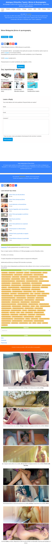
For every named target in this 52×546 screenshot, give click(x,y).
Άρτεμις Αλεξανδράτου (7, 274)
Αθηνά (23, 278)
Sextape (27, 272)
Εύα (34, 291)
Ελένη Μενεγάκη (16, 289)
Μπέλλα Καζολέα (16, 306)
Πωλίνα (24, 310)
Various (30, 9)
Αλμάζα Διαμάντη (21, 280)
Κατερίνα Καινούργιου (7, 295)
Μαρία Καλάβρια (40, 299)
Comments (3, 340)
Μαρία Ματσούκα (25, 301)
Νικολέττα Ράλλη (29, 308)
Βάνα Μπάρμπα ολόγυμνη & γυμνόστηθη (7, 80)
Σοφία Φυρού (31, 314)
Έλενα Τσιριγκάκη (6, 276)
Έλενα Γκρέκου (18, 274)
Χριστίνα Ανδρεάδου (44, 318)
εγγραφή (7, 52)
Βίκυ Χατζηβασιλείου (36, 283)
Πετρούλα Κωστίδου (16, 310)
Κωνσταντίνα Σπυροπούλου (8, 297)
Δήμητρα (4, 287)
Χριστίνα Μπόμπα (6, 320)
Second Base (20, 272)
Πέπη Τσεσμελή (5, 310)
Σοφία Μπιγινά (5, 314)
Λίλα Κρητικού (31, 297)
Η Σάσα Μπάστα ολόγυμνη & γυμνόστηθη (19, 238)
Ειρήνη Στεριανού (6, 289)
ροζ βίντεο (4, 325)
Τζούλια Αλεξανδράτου (7, 318)
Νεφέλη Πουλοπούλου (18, 308)
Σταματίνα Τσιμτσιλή (28, 316)
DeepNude (4, 272)
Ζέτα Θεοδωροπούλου (23, 293)
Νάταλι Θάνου (26, 306)
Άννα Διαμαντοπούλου (36, 272)
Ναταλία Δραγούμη (6, 308)
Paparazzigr (4, 247)
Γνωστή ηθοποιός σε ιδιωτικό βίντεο (17, 204)
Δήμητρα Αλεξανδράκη (14, 287)
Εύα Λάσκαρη (41, 291)
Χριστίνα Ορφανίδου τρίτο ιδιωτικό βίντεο (19, 209)
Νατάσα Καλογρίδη (45, 306)
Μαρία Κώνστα (15, 301)
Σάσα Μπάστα (29, 312)
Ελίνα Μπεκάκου (36, 289)
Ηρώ (32, 293)
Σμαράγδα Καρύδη (39, 312)
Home (2, 9)
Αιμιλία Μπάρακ (38, 278)
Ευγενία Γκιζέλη (27, 291)
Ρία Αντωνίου (5, 312)
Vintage (24, 9)
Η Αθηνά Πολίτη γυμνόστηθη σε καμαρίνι (18, 233)
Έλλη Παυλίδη (43, 276)
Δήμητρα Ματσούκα (25, 287)
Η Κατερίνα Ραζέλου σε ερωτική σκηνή (33, 80)
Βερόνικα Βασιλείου (16, 285)
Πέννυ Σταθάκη (38, 308)
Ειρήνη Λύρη (44, 287)
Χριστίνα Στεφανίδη (39, 320)
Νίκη (37, 306)
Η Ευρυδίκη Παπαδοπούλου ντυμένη (33, 90)
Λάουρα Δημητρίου (21, 297)
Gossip (44, 9)
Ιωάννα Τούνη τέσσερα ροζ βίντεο (17, 199)
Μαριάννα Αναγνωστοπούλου (9, 304)
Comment (5, 118)
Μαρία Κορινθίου (6, 301)
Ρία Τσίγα (12, 312)
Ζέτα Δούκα (13, 293)
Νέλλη (32, 306)
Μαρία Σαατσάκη (35, 301)
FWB (39, 9)
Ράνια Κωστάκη (32, 310)
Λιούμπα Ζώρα (39, 297)
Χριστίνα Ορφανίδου (17, 320)
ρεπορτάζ (45, 322)
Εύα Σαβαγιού (5, 293)
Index (2, 338)
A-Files (13, 9)
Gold (2, 10)
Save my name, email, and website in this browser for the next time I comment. (23, 136)
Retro (49, 9)
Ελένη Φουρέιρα (26, 289)
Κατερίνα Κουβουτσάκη (19, 295)
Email (4, 112)
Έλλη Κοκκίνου (24, 276)
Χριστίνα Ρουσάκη (28, 320)
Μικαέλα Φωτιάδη (6, 306)
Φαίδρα (27, 318)
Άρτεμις (45, 272)
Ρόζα (18, 312)
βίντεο (11, 36)
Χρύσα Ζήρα (15, 322)
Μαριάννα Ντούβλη (22, 304)
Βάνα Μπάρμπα (5, 36)
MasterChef (11, 272)
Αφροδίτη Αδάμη (26, 283)
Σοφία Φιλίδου (23, 314)
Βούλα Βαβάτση (26, 285)
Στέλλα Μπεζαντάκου (17, 316)
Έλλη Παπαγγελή (34, 276)
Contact (8, 9)
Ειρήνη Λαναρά (35, 287)
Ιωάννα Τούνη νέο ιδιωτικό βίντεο (17, 194)
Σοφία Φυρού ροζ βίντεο (14, 219)
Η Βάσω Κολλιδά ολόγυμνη (18, 80)
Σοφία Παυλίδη (14, 314)
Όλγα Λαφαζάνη (6, 278)
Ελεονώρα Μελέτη (6, 291)
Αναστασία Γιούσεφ (43, 280)
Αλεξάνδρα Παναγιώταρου (8, 280)
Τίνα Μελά (38, 316)
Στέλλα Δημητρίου (6, 316)
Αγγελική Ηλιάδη (15, 278)
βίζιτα (34, 322)
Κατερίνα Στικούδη (31, 295)
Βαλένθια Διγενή (6, 285)
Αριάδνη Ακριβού (6, 283)
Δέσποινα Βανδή (46, 285)
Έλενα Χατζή (16, 276)
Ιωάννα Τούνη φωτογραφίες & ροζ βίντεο (18, 214)
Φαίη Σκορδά (35, 318)
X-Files (19, 9)
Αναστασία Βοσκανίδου (32, 280)
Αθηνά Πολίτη (30, 278)
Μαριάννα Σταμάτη (33, 304)
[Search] (49, 330)
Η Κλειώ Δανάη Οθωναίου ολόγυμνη (19, 90)
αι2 (30, 322)
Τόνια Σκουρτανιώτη (19, 318)
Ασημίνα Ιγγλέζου (16, 283)
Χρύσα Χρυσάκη (23, 322)
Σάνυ (22, 312)
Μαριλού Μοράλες (44, 304)
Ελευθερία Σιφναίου (17, 291)
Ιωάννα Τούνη (45, 293)
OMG (35, 9)
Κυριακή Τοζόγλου (42, 295)
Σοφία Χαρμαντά (40, 314)
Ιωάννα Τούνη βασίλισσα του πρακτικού (18, 223)
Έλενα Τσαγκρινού (38, 274)
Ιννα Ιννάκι (37, 293)
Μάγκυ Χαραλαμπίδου (18, 299)
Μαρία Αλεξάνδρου (29, 299)
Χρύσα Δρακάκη (6, 322)
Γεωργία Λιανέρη (36, 285)
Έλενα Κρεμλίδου (28, 274)
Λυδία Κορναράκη (6, 299)
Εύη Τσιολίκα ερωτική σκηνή (6, 90)
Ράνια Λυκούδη (41, 310)
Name (4, 106)
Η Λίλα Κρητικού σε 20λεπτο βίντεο (17, 228)
